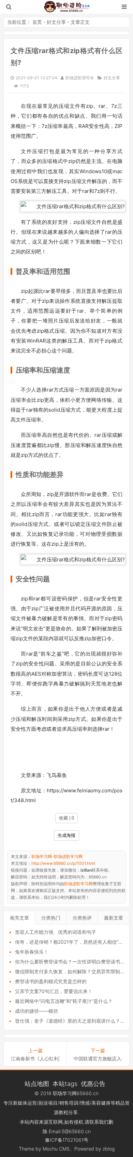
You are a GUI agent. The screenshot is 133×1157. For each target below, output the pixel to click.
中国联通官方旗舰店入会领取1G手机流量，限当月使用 (98, 1058)
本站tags (65, 1083)
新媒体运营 (25, 1103)
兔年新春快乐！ (31, 952)
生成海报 (66, 835)
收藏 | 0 (66, 818)
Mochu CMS (56, 1149)
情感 (85, 1103)
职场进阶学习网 (78, 883)
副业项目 (48, 1103)
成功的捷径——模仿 (36, 1011)
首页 (37, 22)
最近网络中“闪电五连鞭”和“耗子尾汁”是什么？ (64, 1001)
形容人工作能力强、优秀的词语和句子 (55, 932)
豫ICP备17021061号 (66, 1140)
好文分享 (56, 22)
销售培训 (68, 1103)
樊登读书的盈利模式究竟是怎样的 (51, 981)
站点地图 (37, 1083)
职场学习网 (65, 1093)
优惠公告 (93, 1083)
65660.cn (88, 1093)
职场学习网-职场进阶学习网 (66, 7)
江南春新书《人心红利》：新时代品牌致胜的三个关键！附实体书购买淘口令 (35, 1058)
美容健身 (100, 1103)
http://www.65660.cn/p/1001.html (63, 863)
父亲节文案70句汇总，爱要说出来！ (53, 991)
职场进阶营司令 (79, 77)
